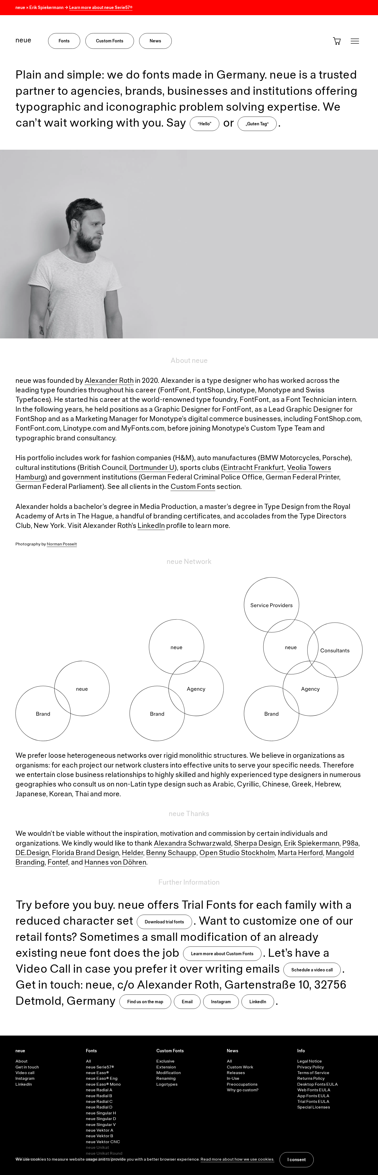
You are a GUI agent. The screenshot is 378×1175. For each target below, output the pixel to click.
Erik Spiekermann (311, 843)
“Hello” (204, 124)
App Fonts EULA (313, 1096)
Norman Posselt (62, 544)
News (155, 41)
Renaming (166, 1079)
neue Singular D (101, 1119)
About (21, 1061)
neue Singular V (101, 1125)
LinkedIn (151, 526)
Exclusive (165, 1061)
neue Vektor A (99, 1131)
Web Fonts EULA (313, 1090)
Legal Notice (309, 1061)
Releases (236, 1073)
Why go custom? (242, 1090)
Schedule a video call (312, 970)
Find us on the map (145, 1002)
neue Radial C (99, 1102)
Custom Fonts (109, 41)
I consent (296, 1160)
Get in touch (27, 1067)
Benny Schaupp (171, 853)
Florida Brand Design (85, 853)
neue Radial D (99, 1107)
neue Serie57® (100, 1067)
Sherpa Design (257, 843)
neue (23, 40)
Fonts (64, 41)
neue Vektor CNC (103, 1142)
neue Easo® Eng (102, 1079)
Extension (166, 1067)
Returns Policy (311, 1079)
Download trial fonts (164, 922)
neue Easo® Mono (103, 1085)
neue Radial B (99, 1096)
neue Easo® (97, 1073)
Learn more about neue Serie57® (100, 8)
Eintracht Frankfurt (253, 468)
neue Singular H (101, 1113)
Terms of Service (313, 1073)
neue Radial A (99, 1090)
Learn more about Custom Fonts (222, 954)
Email (187, 1002)
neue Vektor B (99, 1136)
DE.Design (32, 853)
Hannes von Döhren (115, 862)
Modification (168, 1073)
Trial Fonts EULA (313, 1102)
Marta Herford (300, 853)
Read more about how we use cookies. (237, 1160)
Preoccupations (242, 1085)
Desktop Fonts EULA (317, 1085)
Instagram (221, 1002)
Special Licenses (313, 1107)
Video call (24, 1073)
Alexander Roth (109, 381)
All (88, 1061)
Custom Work (240, 1067)
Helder (132, 853)
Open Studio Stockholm (237, 853)
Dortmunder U (151, 468)
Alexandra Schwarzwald (192, 843)
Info (301, 1051)
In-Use (233, 1079)
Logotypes (166, 1085)
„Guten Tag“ (257, 124)
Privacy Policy (310, 1067)
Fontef (58, 862)
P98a (350, 843)
